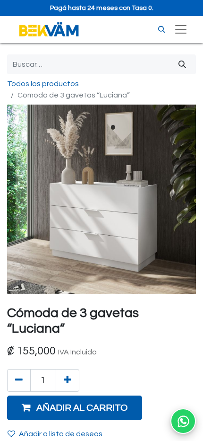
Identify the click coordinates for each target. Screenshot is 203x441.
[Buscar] (161, 29)
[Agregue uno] (67, 380)
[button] (74, 408)
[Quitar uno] (19, 380)
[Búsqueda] (182, 64)
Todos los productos (43, 84)
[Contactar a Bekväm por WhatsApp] (183, 421)
